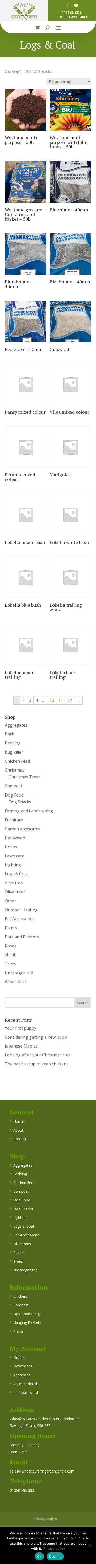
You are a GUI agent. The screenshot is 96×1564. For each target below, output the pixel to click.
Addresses (21, 1375)
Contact (19, 1138)
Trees (10, 964)
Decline (55, 1556)
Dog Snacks (20, 802)
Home (18, 1121)
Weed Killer (15, 982)
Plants (11, 928)
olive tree (14, 883)
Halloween (15, 838)
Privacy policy (54, 1548)
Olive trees (15, 892)
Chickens (20, 1296)
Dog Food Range (27, 1313)
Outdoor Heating (21, 910)
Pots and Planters (22, 937)
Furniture (14, 820)
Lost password (25, 1392)
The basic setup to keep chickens (36, 1064)
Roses (10, 946)
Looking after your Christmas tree (38, 1055)
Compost (13, 786)
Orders (19, 1357)
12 (69, 700)
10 (51, 700)
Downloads (22, 1366)
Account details (26, 1383)
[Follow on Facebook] (68, 5)
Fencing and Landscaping (29, 811)
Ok (39, 1556)
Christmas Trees (24, 777)
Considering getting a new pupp (36, 1037)
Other (10, 901)
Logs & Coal (16, 874)
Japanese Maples (21, 1046)
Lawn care (14, 856)
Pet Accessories (20, 919)
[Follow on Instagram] (76, 5)
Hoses (11, 847)
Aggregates (16, 725)
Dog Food (14, 795)
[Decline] (89, 1545)
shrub (10, 955)
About (18, 1130)
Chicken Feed (17, 761)
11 (60, 700)
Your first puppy (20, 1028)
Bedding (13, 743)
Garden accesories (22, 829)
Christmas (14, 770)
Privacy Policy (45, 1518)
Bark (9, 734)
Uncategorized (19, 973)
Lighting (13, 865)
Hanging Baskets (27, 1322)
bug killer (14, 752)
